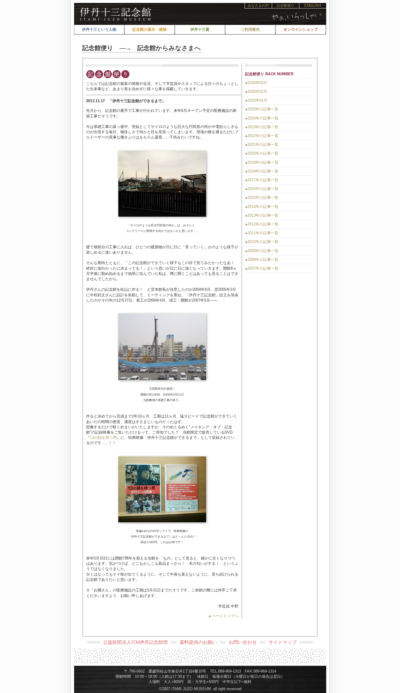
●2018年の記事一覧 (261, 171)
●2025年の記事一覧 (261, 109)
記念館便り (285, 6)
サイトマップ (283, 642)
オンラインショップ (300, 29)
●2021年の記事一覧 (261, 144)
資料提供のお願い (198, 642)
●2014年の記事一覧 (261, 206)
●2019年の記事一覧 (261, 162)
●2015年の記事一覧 (261, 197)
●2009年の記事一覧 (261, 251)
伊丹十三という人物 (99, 29)
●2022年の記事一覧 (261, 136)
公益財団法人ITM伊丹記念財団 (135, 642)
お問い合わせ (243, 642)
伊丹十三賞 (199, 29)
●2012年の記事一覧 (261, 224)
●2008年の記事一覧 (261, 259)
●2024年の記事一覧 (261, 118)
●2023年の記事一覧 (261, 127)
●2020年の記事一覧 (261, 153)
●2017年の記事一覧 (261, 180)
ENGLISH (312, 5)
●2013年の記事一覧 (261, 215)
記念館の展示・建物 (149, 29)
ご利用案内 (250, 29)
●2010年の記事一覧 (261, 241)
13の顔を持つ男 (103, 437)
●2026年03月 (256, 83)
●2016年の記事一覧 (261, 188)
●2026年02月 (256, 91)
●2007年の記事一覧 (261, 268)
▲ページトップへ (223, 616)
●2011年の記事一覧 (261, 233)
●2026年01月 (256, 100)
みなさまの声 (258, 6)
